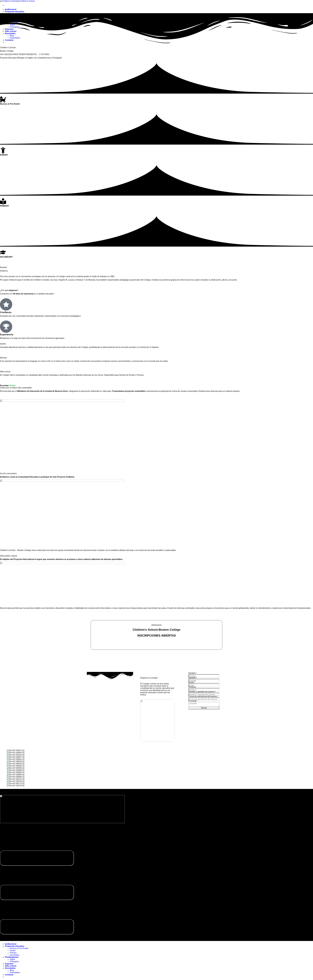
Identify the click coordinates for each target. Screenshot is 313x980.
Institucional (10, 9)
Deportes (9, 964)
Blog (12, 970)
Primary (13, 953)
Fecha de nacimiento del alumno (203, 696)
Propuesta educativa (14, 11)
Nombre (193, 673)
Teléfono (192, 687)
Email (192, 682)
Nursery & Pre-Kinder (19, 948)
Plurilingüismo (11, 957)
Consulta (193, 701)
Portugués (14, 961)
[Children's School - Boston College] (17, 1)
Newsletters (15, 972)
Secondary (14, 955)
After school (10, 966)
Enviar (204, 708)
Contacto (9, 975)
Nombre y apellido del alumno (202, 692)
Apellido (193, 678)
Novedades (10, 968)
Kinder (13, 950)
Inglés (12, 959)
